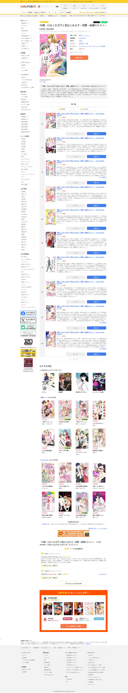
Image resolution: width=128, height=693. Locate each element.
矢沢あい (23, 249)
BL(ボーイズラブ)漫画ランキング (75, 670)
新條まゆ (23, 226)
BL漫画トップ (24, 46)
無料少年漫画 (24, 129)
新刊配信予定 (24, 30)
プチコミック (24, 261)
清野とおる (24, 229)
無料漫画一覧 (24, 119)
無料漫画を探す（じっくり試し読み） (98, 528)
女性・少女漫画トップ (26, 38)
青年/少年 (43, 12)
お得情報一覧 (24, 58)
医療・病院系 (24, 184)
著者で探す (24, 99)
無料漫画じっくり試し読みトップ (42, 647)
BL (56, 12)
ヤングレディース (84, 46)
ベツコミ (23, 284)
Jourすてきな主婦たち (26, 287)
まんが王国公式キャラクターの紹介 (97, 667)
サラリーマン (95, 46)
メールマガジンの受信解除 (28, 660)
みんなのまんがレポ (26, 109)
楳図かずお (24, 204)
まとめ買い (85, 109)
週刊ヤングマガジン (26, 264)
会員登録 (23, 65)
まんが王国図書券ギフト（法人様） (97, 670)
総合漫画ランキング (71, 655)
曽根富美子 (24, 232)
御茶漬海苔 (24, 209)
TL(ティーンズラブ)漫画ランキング (75, 667)
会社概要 (91, 682)
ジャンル (83, 12)
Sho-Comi (23, 292)
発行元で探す (24, 107)
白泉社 (81, 41)
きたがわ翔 (24, 214)
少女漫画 (23, 141)
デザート (23, 299)
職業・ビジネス (25, 164)
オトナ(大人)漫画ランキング (73, 672)
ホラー (22, 176)
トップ (23, 12)
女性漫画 (23, 139)
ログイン (23, 67)
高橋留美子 (24, 237)
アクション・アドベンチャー (28, 174)
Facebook (69, 679)
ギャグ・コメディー (26, 161)
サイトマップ (92, 684)
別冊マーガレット (25, 282)
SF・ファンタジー (25, 179)
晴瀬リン (84, 35)
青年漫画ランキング (71, 662)
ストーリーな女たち (26, 259)
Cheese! (23, 279)
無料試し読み (79, 57)
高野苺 (22, 234)
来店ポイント (104, 12)
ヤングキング (24, 297)
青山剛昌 (23, 191)
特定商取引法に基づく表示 (95, 679)
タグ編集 (43, 82)
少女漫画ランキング (71, 660)
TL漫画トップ (24, 43)
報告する (55, 565)
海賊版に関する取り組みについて (28, 347)
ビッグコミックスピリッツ (27, 269)
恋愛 (22, 156)
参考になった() (47, 565)
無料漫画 (69, 12)
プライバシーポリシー (94, 677)
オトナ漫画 (24, 154)
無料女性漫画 (24, 121)
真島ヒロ (23, 247)
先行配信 (30, 12)
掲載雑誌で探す (25, 102)
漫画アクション (25, 302)
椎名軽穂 (23, 224)
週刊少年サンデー (25, 294)
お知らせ (23, 77)
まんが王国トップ (26, 647)
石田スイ (23, 196)
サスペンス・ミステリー (27, 166)
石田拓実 (23, 199)
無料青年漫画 (24, 126)
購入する (96, 133)
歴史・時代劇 (24, 169)
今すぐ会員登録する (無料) (73, 626)
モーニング (24, 289)
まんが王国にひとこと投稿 (27, 87)
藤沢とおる (24, 244)
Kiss (22, 271)
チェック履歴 (24, 70)
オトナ (62, 12)
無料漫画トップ (25, 23)
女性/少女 (36, 12)
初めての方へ (24, 84)
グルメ (22, 181)
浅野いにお (24, 194)
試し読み (75, 133)
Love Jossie (44, 460)
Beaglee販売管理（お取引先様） (96, 672)
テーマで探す (24, 97)
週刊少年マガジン (25, 274)
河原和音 (23, 211)
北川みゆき (24, 216)
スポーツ (23, 171)
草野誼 (22, 219)
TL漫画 (23, 149)
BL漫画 (23, 151)
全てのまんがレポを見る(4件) (73, 583)
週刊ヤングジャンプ (26, 277)
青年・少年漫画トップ (26, 41)
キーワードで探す (25, 104)
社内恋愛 (102, 46)
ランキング (90, 12)
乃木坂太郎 (24, 239)
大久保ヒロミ (24, 206)
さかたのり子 (24, 221)
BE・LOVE (24, 256)
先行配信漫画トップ (26, 35)
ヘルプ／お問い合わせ (26, 79)
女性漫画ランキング (71, 657)
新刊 (97, 12)
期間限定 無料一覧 (25, 131)
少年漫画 (23, 146)
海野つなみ (24, 201)
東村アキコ (24, 242)
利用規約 (91, 674)
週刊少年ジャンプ (25, 266)
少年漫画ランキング (71, 665)
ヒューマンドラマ (25, 159)
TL (49, 12)
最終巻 (63, 109)
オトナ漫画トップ (25, 48)
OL (90, 46)
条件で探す (24, 94)
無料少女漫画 (24, 124)
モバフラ (23, 304)
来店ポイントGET (25, 55)
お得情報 (24, 672)
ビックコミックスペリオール (28, 307)
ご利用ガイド (24, 82)
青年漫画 (23, 144)
